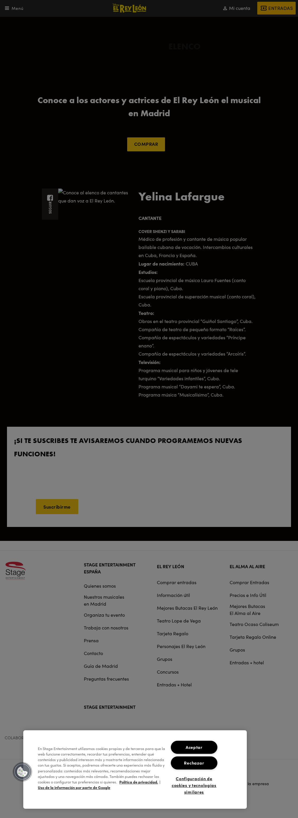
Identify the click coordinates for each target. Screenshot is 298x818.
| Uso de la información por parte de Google (99, 784)
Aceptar (194, 747)
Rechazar (194, 763)
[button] (22, 772)
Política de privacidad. (138, 781)
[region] (135, 769)
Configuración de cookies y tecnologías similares (194, 785)
